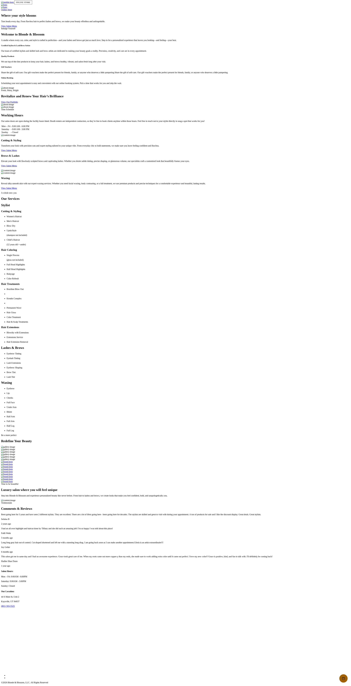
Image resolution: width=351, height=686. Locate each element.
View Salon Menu (9, 26)
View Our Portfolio (9, 102)
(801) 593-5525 (8, 606)
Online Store (23, 2)
